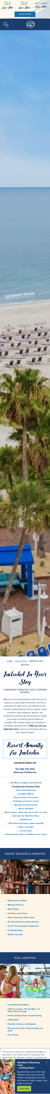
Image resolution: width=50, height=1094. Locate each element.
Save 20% (7, 7)
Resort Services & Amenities (25, 853)
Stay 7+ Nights (41, 3)
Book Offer (25, 14)
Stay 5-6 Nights (24, 3)
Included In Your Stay (25, 678)
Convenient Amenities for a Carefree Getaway (25, 691)
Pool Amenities (25, 958)
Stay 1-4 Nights (7, 3)
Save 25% (24, 7)
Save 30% (41, 6)
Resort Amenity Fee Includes (25, 749)
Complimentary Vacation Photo (26, 786)
